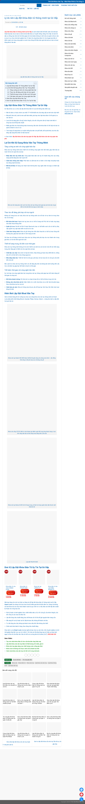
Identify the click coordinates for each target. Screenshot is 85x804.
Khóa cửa (14, 663)
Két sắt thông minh (70, 18)
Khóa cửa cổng (69, 31)
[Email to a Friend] (32, 655)
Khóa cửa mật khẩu (70, 44)
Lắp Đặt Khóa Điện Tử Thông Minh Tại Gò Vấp (21, 86)
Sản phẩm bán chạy (70, 84)
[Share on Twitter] (29, 655)
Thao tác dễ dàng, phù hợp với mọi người (22, 92)
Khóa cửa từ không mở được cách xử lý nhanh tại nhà (22, 648)
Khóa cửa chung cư (70, 28)
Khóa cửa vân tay (70, 65)
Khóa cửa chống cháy (71, 24)
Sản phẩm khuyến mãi (71, 87)
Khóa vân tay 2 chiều (71, 81)
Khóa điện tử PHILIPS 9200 (23, 587)
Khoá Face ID (68, 74)
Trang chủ (46, 5)
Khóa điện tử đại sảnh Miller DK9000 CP (52, 588)
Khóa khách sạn (69, 78)
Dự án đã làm (8, 15)
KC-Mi (21, 22)
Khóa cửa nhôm (69, 47)
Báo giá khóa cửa (34, 788)
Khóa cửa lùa (68, 40)
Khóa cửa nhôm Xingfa (71, 50)
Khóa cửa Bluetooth (70, 21)
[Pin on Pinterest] (35, 655)
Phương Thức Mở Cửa (69, 5)
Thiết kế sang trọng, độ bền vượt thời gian (23, 94)
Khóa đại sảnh (69, 71)
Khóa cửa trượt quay (71, 62)
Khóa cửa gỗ (68, 34)
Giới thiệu (32, 786)
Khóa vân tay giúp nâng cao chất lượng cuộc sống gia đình (24, 646)
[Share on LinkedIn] (38, 655)
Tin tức (30, 8)
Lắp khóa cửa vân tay (41, 663)
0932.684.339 (69, 113)
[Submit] (39, 5)
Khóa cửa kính (69, 37)
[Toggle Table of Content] (34, 83)
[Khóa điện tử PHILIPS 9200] (25, 577)
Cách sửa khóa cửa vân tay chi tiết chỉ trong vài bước (22, 651)
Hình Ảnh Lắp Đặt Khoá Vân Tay (16, 98)
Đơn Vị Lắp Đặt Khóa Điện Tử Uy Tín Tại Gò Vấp (21, 100)
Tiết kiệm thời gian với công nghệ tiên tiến (23, 96)
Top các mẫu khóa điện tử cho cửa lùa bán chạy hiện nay (23, 641)
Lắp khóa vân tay (13, 665)
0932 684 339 (10, 759)
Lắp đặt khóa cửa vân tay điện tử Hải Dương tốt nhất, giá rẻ (24, 644)
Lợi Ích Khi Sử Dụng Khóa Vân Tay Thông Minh (21, 88)
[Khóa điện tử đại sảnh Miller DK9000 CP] (53, 577)
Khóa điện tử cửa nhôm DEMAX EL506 (10, 588)
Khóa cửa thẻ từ (69, 59)
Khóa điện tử (22, 663)
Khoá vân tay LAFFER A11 (37, 587)
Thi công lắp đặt (16, 15)
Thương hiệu (68, 90)
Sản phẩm (55, 5)
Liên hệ (36, 8)
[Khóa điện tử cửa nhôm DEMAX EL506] (10, 577)
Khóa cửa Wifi (69, 68)
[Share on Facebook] (26, 655)
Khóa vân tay (30, 663)
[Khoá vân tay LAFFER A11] (39, 577)
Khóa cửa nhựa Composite (69, 54)
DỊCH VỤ (22, 8)
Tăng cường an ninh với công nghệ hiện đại (23, 90)
